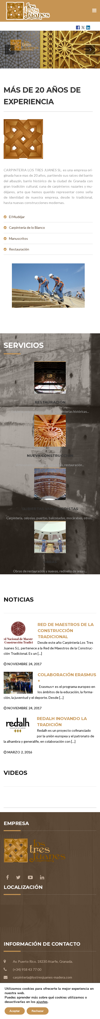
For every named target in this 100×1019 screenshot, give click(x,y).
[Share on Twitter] (83, 27)
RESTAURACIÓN (50, 402)
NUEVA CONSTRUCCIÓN (50, 455)
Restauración (19, 249)
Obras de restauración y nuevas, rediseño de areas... (50, 571)
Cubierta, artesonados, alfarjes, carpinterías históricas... (50, 411)
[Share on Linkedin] (88, 27)
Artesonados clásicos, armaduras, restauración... (50, 465)
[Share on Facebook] (78, 27)
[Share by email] (93, 27)
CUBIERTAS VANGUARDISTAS (50, 508)
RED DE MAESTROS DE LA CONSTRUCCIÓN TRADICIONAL (66, 630)
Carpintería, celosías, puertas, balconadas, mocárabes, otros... (50, 518)
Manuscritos (18, 238)
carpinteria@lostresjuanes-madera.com (42, 977)
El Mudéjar (17, 217)
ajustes (42, 1002)
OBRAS (50, 561)
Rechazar (38, 1011)
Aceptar (14, 1011)
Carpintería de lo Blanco (27, 227)
